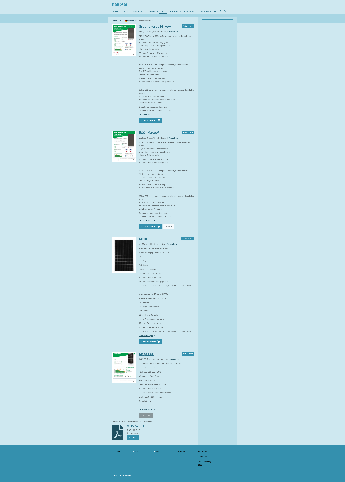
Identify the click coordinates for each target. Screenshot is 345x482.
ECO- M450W (149, 132)
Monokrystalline (146, 21)
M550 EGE (146, 354)
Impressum (202, 451)
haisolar (119, 4)
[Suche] (220, 11)
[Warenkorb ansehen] (225, 11)
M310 (143, 239)
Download (133, 438)
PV (121, 21)
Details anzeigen (146, 114)
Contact (138, 451)
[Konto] (215, 11)
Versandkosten (174, 32)
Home (114, 21)
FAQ (158, 451)
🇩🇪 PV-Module (131, 21)
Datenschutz (203, 456)
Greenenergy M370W (155, 26)
